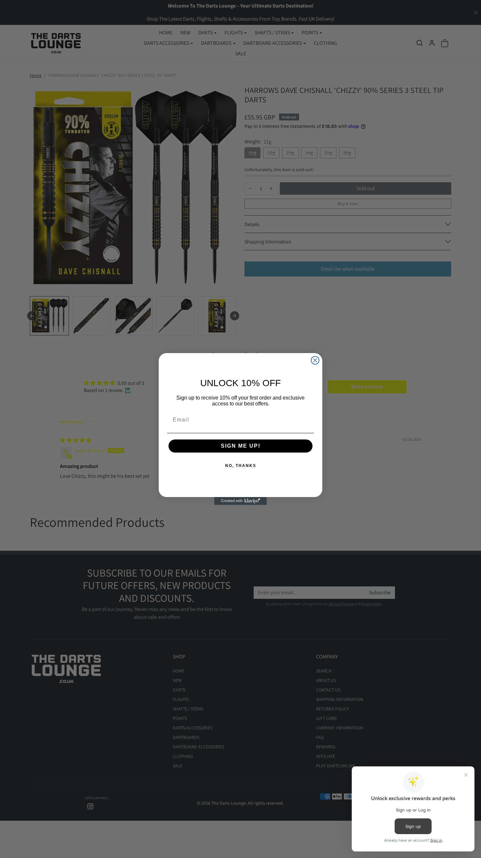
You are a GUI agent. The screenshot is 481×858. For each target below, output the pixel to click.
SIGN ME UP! (240, 446)
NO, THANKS (240, 465)
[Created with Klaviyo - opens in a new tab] (240, 501)
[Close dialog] (315, 360)
